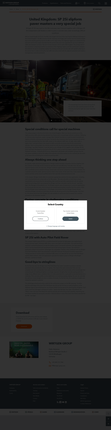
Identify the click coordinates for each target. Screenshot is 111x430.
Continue (40, 219)
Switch (70, 219)
